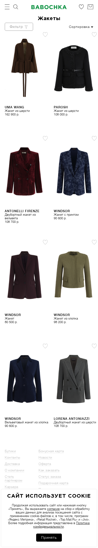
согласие (53, 509)
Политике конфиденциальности (61, 524)
